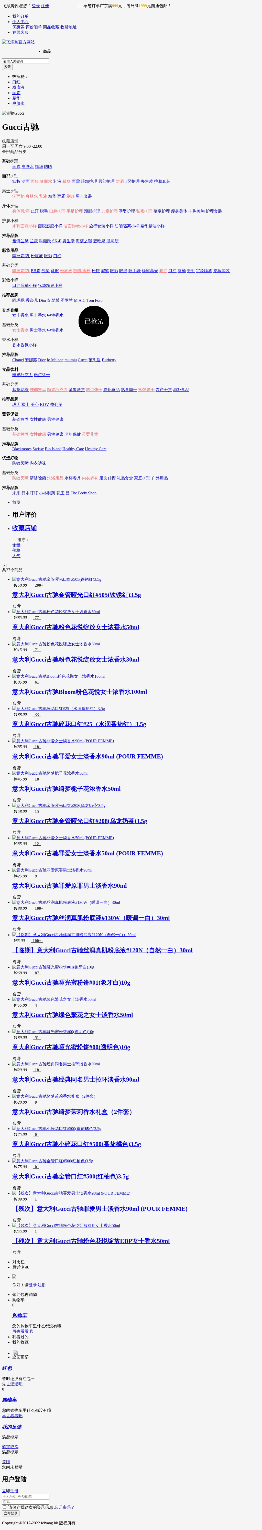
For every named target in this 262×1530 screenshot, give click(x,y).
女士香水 (20, 315)
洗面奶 (18, 196)
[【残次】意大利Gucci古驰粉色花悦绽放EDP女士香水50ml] (66, 1225)
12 (37, 844)
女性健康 (38, 419)
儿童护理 (109, 211)
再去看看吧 (22, 1331)
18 (37, 747)
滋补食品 (181, 389)
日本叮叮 (29, 493)
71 (37, 650)
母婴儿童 (90, 434)
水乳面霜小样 (24, 226)
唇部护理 (106, 181)
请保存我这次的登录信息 (30, 1507)
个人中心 (20, 21)
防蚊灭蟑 (20, 463)
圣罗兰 (67, 300)
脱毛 (44, 211)
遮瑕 (55, 270)
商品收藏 (51, 27)
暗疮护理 (162, 211)
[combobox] (25, 61)
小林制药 (47, 493)
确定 (6, 1447)
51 (37, 1037)
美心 (35, 404)
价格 (16, 550)
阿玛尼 (18, 300)
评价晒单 (34, 27)
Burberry (109, 360)
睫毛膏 (134, 270)
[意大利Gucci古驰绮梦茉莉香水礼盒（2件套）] (55, 1096)
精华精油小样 (152, 226)
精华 (16, 98)
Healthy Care (73, 449)
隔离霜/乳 (21, 256)
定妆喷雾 (204, 270)
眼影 (48, 256)
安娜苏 (31, 360)
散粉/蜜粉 (82, 270)
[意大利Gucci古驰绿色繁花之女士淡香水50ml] (54, 999)
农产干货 (164, 389)
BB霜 (35, 270)
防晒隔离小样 (127, 226)
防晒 (48, 166)
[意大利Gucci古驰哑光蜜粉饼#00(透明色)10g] (53, 1031)
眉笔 (105, 270)
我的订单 (20, 16)
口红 (16, 82)
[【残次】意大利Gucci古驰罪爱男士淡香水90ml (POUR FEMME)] (71, 1193)
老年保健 (72, 434)
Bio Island (53, 449)
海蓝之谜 (84, 241)
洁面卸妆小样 (75, 226)
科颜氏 (45, 241)
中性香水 (55, 315)
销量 (16, 545)
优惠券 (18, 27)
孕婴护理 (127, 211)
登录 (36, 6)
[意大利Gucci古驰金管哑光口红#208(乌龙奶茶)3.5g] (58, 805)
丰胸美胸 (196, 211)
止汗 (35, 211)
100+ (39, 908)
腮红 (163, 270)
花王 (60, 493)
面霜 (16, 93)
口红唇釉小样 (24, 285)
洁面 (25, 181)
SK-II (56, 241)
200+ (39, 585)
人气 (16, 556)
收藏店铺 (10, 141)
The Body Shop (83, 493)
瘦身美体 (179, 211)
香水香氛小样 (24, 345)
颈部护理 (92, 211)
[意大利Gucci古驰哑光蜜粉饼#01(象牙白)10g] (53, 967)
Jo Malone (55, 360)
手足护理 (75, 211)
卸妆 (16, 181)
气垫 (45, 270)
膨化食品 (111, 389)
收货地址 (68, 27)
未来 (16, 493)
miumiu (70, 360)
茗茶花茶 (20, 389)
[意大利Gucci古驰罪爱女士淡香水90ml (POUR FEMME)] (63, 741)
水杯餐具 (72, 478)
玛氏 (16, 404)
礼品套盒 (125, 478)
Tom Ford (94, 300)
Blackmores (21, 449)
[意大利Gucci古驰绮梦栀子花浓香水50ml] (50, 773)
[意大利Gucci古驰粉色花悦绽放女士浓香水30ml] (56, 644)
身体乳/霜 (21, 211)
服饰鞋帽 (107, 478)
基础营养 (20, 419)
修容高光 (150, 270)
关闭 (6, 1461)
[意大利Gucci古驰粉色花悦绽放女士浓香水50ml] (56, 611)
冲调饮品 (38, 389)
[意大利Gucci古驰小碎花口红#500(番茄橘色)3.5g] (56, 1128)
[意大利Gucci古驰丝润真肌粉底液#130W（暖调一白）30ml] (66, 902)
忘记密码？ (64, 1507)
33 (37, 714)
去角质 (147, 181)
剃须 (71, 196)
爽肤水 (18, 103)
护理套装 (214, 211)
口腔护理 (57, 211)
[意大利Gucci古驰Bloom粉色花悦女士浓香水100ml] (58, 676)
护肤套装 (162, 181)
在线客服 (20, 32)
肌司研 (112, 241)
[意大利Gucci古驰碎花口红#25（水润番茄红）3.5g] (58, 708)
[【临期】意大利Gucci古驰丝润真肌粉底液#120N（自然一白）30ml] (74, 935)
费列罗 (56, 404)
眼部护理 (89, 181)
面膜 (16, 166)
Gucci (83, 360)
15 (37, 811)
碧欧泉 (99, 241)
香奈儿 (32, 300)
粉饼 (96, 270)
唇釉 (182, 270)
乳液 (57, 181)
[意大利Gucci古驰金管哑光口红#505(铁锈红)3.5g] (56, 579)
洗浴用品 (55, 478)
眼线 (123, 270)
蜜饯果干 (146, 389)
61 (37, 682)
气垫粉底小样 (50, 285)
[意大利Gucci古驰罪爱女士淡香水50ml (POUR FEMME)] (63, 838)
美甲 (191, 270)
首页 (16, 502)
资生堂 (68, 241)
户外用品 (159, 478)
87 (37, 973)
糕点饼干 (42, 375)
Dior (42, 300)
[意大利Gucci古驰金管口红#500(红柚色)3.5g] (52, 1161)
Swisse (38, 449)
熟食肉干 (129, 389)
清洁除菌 (38, 478)
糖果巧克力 (22, 375)
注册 (45, 6)
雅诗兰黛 (20, 241)
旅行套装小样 (101, 226)
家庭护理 (142, 478)
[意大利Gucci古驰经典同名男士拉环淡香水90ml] (56, 1064)
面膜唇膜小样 (50, 226)
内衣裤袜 (38, 463)
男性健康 (55, 419)
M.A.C (79, 300)
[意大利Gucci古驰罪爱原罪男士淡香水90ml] (52, 870)
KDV (44, 404)
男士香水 (38, 315)
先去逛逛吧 (12, 1384)
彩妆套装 (221, 270)
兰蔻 (34, 241)
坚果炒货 (77, 389)
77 (37, 617)
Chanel (18, 360)
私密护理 (144, 211)
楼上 (25, 404)
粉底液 (18, 87)
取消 (14, 1447)
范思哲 (95, 360)
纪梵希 (53, 300)
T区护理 (132, 181)
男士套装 (84, 196)
